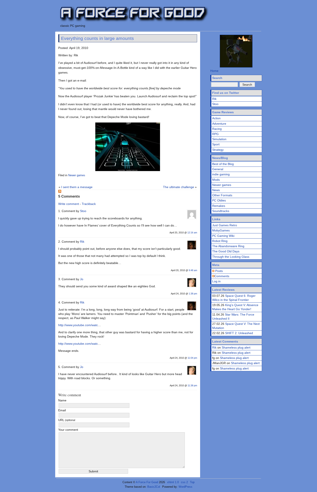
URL (66, 420)
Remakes (218, 205)
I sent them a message (77, 187)
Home (214, 70)
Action (216, 118)
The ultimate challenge (178, 187)
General (217, 169)
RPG (215, 134)
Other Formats (222, 195)
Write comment (68, 204)
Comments (221, 276)
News (216, 190)
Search (217, 78)
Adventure (219, 123)
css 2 (184, 482)
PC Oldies (219, 200)
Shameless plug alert (236, 347)
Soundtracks (220, 211)
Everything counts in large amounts (97, 38)
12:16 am (192, 232)
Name (62, 400)
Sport (216, 144)
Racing (217, 128)
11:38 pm (192, 385)
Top (192, 482)
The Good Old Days (225, 251)
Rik (82, 241)
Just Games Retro (224, 225)
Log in (216, 281)
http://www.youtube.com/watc (78, 325)
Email (62, 410)
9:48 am (193, 270)
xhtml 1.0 (173, 482)
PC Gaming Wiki (223, 235)
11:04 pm (192, 358)
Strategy (218, 149)
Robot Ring (220, 241)
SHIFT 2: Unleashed (239, 333)
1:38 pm (193, 293)
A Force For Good (147, 482)
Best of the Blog (223, 164)
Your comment (68, 429)
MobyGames (221, 230)
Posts (218, 271)
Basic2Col (153, 486)
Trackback (89, 204)
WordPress (185, 486)
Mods (216, 179)
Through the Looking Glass (230, 256)
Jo (81, 279)
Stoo (83, 211)
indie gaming (221, 174)
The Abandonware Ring (228, 246)
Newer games (76, 175)
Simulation (219, 139)
